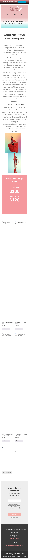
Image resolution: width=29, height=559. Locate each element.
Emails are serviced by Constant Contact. (14, 510)
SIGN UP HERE (22, 1)
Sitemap (24, 556)
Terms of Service (16, 556)
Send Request (7, 472)
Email (3, 453)
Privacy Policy (7, 556)
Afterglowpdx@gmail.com (14, 104)
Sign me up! (14, 514)
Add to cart (6, 329)
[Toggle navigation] (3, 8)
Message (4, 459)
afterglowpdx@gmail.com (14, 545)
